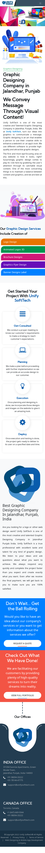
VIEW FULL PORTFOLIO (22, 695)
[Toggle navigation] (40, 3)
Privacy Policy (19, 837)
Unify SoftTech (13, 131)
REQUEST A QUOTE (22, 643)
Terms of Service (36, 837)
